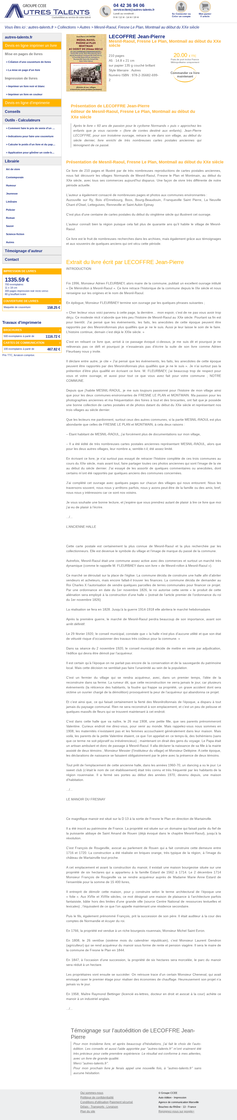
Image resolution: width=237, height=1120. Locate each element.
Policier (10, 209)
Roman (10, 217)
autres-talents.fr (18, 37)
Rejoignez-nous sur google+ (176, 1111)
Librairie (12, 161)
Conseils (12, 112)
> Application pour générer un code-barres (31, 152)
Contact (12, 259)
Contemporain (15, 177)
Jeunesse (12, 193)
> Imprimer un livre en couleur (24, 94)
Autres (85, 27)
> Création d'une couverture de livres (28, 61)
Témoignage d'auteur (23, 251)
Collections (66, 27)
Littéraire (11, 201)
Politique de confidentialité (97, 1097)
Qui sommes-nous (91, 1093)
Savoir (10, 226)
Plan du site (87, 1111)
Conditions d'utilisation (94, 1102)
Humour (11, 185)
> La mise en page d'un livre (23, 70)
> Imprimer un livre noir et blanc (25, 86)
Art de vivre (13, 169)
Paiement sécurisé (121, 1102)
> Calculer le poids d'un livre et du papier (31, 144)
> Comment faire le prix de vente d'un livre (31, 128)
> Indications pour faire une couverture (29, 136)
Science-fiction (15, 234)
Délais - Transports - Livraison (99, 1106)
